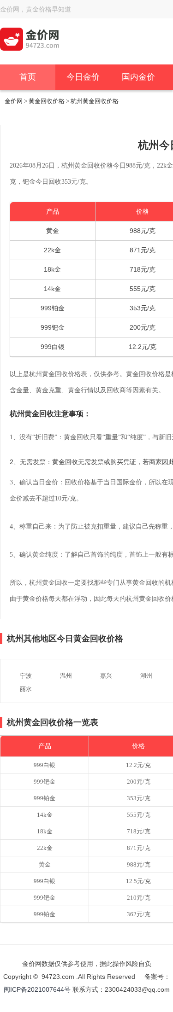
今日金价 (83, 76)
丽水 (26, 689)
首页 (27, 76)
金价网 (14, 101)
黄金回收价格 (47, 101)
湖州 (146, 675)
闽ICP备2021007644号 (38, 989)
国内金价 (138, 76)
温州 (66, 675)
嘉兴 (106, 675)
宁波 (26, 675)
